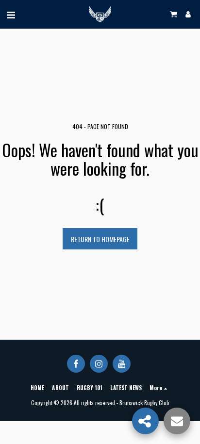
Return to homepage (100, 239)
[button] (10, 14)
